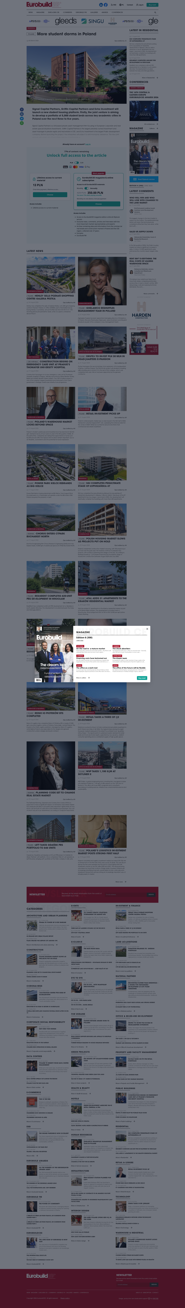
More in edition (83, 678)
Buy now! (142, 678)
